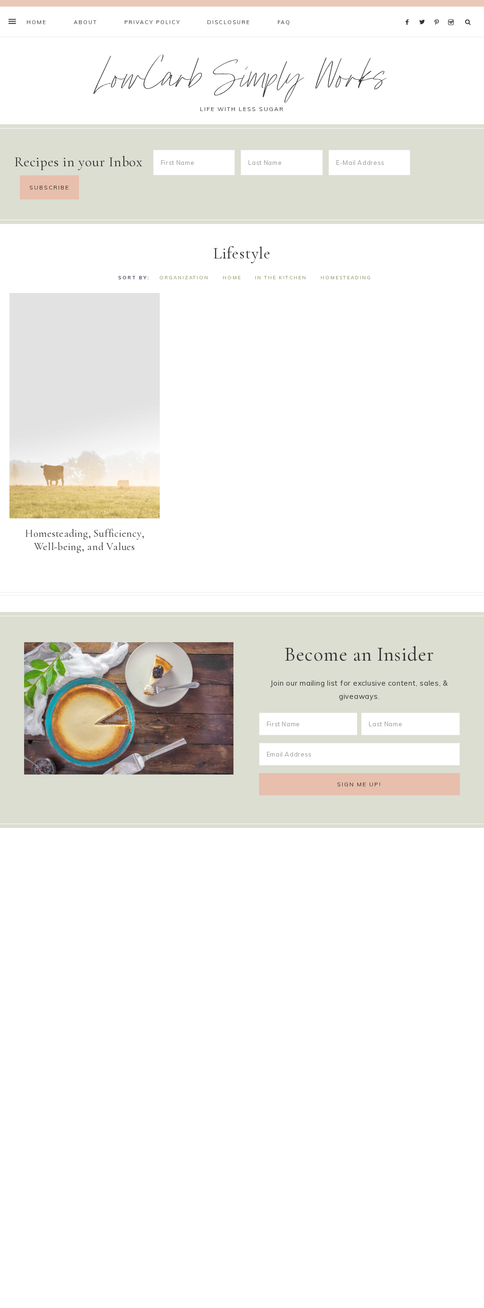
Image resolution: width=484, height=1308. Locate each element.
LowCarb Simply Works (242, 82)
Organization (184, 278)
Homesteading (346, 278)
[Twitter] (424, 10)
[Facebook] (410, 10)
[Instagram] (452, 10)
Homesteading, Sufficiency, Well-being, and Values (85, 540)
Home (232, 278)
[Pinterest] (439, 10)
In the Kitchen (281, 278)
